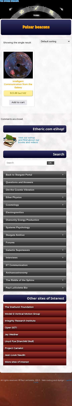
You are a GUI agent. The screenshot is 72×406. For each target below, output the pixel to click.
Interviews (12, 257)
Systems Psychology (18, 227)
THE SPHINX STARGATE (9, 1)
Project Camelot (14, 348)
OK (49, 163)
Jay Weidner (11, 334)
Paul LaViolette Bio (17, 287)
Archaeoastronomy (17, 272)
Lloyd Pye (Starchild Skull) (19, 341)
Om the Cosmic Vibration (20, 189)
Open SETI (11, 327)
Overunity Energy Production (22, 220)
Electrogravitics (15, 212)
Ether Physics (14, 197)
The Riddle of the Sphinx (20, 280)
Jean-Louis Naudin (15, 355)
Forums (36, 15)
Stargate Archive (15, 235)
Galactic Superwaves (18, 250)
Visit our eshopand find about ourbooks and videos (28, 140)
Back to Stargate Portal (19, 174)
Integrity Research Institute (20, 320)
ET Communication (17, 265)
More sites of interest (17, 361)
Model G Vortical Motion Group (22, 313)
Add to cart (18, 102)
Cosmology (12, 205)
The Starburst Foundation (19, 307)
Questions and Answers (19, 182)
